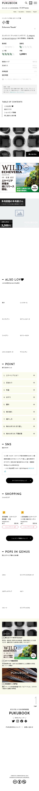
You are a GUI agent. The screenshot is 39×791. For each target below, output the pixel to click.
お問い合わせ (28, 727)
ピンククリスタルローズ (27, 575)
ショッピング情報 (10, 112)
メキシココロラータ (7, 352)
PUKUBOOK (9, 3)
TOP (35, 706)
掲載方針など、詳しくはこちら (17, 92)
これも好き (8, 106)
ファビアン (5, 335)
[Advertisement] (19, 253)
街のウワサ (8, 109)
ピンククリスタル (25, 608)
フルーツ (4, 608)
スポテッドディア (7, 591)
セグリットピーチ (25, 319)
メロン (4, 575)
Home (15, 11)
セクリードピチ (24, 335)
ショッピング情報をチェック (19, 538)
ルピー (22, 591)
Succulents (21, 11)
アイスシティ (23, 352)
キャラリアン (6, 319)
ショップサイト (9, 527)
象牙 (3, 302)
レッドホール (23, 302)
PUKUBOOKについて (13, 727)
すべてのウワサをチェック (19, 480)
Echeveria (28, 11)
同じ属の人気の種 (10, 115)
